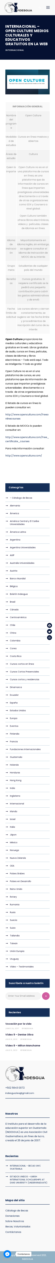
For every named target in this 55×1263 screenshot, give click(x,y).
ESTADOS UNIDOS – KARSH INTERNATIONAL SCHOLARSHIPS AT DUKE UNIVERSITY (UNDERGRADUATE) (28, 1179)
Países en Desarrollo (20, 881)
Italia (12, 826)
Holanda (14, 764)
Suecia (13, 920)
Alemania (15, 505)
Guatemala (16, 757)
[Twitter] (49, 631)
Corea (13, 648)
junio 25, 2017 (12, 1028)
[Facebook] (49, 625)
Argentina (15, 539)
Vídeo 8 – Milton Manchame (22, 1045)
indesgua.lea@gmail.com (19, 1093)
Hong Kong (15, 780)
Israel (12, 819)
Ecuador (14, 694)
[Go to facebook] (7, 1254)
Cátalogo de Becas (16, 1210)
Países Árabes (17, 873)
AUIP (12, 555)
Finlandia (14, 733)
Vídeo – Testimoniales (22, 966)
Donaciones (12, 1216)
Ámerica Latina (18, 531)
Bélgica (14, 586)
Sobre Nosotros (14, 1221)
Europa (13, 718)
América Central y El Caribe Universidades (24, 523)
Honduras (15, 772)
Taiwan (14, 943)
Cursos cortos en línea (22, 663)
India (12, 788)
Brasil (12, 601)
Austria (13, 570)
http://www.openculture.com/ (23, 455)
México (13, 842)
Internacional (14, 50)
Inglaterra (15, 795)
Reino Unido (16, 889)
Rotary (13, 896)
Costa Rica (15, 656)
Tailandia (15, 935)
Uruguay (14, 958)
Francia (14, 741)
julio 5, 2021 (11, 1050)
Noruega (14, 850)
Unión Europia (17, 951)
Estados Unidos (18, 710)
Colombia (15, 640)
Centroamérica (18, 617)
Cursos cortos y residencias (24, 679)
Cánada (14, 609)
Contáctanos (13, 1232)
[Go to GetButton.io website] (7, 1260)
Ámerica (14, 513)
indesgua (28, 1028)
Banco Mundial (18, 578)
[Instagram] (49, 637)
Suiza (12, 927)
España (14, 702)
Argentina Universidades (23, 547)
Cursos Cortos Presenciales (24, 671)
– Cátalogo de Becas (21, 497)
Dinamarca (16, 687)
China (13, 632)
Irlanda (13, 811)
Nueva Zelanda (18, 858)
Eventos (14, 726)
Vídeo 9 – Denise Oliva (19, 1034)
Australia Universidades (22, 563)
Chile (12, 625)
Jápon (13, 834)
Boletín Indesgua (19, 594)
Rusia (12, 912)
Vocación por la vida (18, 1024)
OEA (12, 865)
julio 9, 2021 (11, 1039)
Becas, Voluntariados (17, 1226)
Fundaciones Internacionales (25, 749)
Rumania (14, 904)
